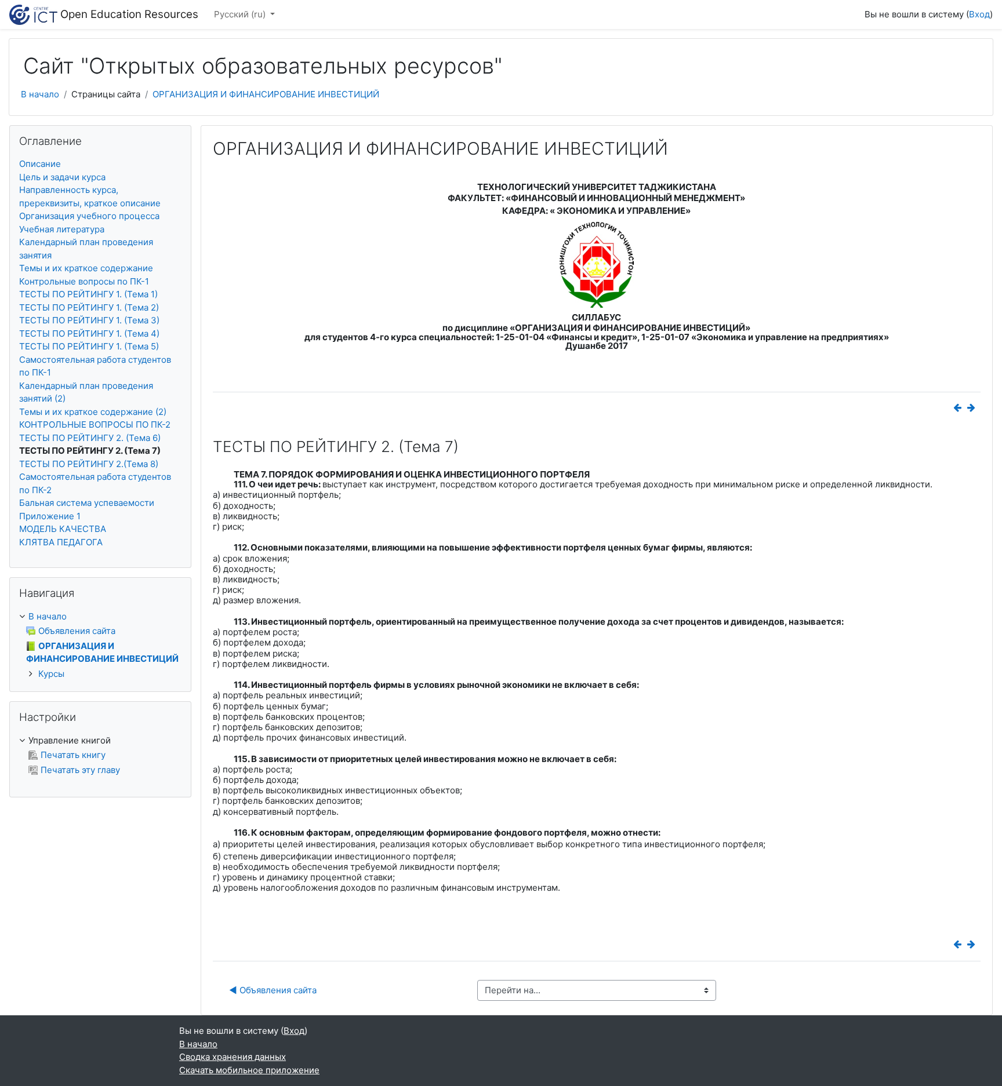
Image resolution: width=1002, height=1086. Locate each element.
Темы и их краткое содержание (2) (92, 411)
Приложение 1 (50, 516)
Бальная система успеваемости (86, 502)
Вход (979, 14)
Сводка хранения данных (232, 1056)
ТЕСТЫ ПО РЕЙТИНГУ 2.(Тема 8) (88, 463)
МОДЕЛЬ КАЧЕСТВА (62, 528)
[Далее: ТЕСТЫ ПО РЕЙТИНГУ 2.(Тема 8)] (974, 407)
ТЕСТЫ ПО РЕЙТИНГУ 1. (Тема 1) (88, 294)
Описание (40, 163)
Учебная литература (61, 229)
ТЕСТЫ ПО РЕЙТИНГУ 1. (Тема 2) (89, 307)
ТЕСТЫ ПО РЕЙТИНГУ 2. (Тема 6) (90, 437)
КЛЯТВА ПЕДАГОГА (61, 542)
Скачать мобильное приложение (249, 1070)
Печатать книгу (73, 754)
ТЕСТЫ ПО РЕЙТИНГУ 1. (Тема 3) (89, 320)
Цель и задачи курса (62, 177)
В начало (40, 94)
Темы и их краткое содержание (86, 268)
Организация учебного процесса (89, 215)
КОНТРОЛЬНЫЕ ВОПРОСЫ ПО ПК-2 (94, 424)
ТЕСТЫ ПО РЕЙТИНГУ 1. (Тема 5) (89, 346)
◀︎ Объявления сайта (273, 990)
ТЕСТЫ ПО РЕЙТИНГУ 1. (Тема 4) (89, 333)
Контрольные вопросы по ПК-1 (84, 281)
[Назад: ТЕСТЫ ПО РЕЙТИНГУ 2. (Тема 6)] (960, 407)
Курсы (51, 673)
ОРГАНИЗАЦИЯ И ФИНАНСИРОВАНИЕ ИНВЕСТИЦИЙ (266, 94)
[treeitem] (100, 617)
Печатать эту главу (80, 769)
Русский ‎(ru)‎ (241, 14)
